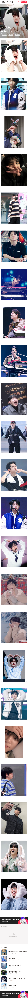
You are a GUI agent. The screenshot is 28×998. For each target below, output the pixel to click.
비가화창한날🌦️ (12, 987)
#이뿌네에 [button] (4, 34)
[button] (18, 2)
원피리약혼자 (11, 953)
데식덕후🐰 (11, 973)
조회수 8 (18, 987)
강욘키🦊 (11, 980)
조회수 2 (15, 966)
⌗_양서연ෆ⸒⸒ (11, 959)
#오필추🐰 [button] (17, 34)
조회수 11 (17, 953)
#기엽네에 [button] (11, 34)
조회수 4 (15, 980)
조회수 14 (17, 959)
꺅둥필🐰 (11, 966)
